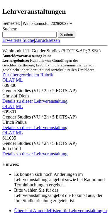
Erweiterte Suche (18, 40)
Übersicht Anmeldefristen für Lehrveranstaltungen (60, 210)
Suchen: (9, 28)
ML (19, 80)
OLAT (8, 80)
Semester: (11, 23)
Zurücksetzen (47, 40)
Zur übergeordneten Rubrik (27, 74)
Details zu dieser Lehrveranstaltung (34, 101)
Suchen (66, 34)
